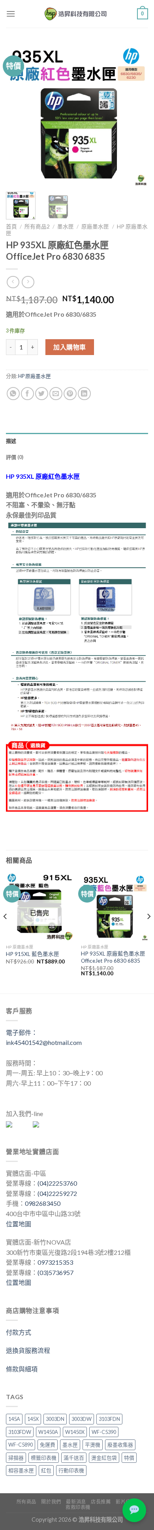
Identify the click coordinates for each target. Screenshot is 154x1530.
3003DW (81, 1419)
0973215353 (55, 1262)
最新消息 (76, 1502)
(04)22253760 (57, 1183)
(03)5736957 (55, 1272)
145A (14, 1419)
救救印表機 (78, 1507)
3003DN (55, 1419)
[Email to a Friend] (55, 393)
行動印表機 (71, 1470)
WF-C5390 (104, 1432)
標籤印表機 (43, 1457)
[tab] (77, 441)
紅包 (46, 1470)
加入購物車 (69, 347)
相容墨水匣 (21, 1470)
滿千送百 (74, 1457)
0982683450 (42, 1203)
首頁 (11, 226)
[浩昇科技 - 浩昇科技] (76, 14)
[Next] (135, 114)
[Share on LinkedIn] (84, 393)
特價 (129, 1457)
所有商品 (26, 1502)
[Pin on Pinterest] (70, 393)
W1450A (48, 1432)
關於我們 (51, 1502)
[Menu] (10, 13)
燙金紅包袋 (104, 1457)
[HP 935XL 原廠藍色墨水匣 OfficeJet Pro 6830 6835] (114, 906)
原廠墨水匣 (95, 226)
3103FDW (19, 1432)
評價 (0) (15, 457)
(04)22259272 (57, 1193)
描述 (11, 441)
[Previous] (18, 114)
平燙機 (92, 1444)
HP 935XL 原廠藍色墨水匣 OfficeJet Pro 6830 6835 (113, 957)
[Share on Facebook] (27, 393)
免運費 (47, 1444)
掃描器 (16, 1457)
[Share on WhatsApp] (13, 393)
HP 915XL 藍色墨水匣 (32, 954)
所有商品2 (37, 226)
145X (33, 1419)
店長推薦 (101, 1502)
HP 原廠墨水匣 (34, 376)
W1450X (75, 1432)
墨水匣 (65, 226)
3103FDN (109, 1419)
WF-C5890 (20, 1444)
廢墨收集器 (120, 1444)
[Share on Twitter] (41, 393)
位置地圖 (18, 1224)
